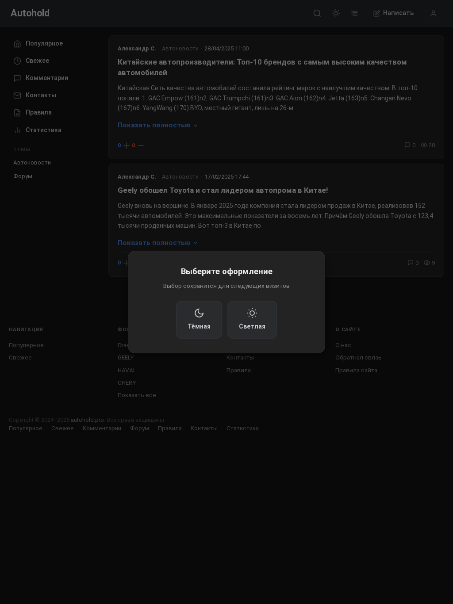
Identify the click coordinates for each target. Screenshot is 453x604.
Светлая (252, 326)
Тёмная (199, 326)
